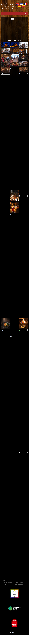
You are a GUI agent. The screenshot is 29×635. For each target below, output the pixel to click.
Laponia (18, 584)
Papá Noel (20, 582)
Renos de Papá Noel (8, 582)
